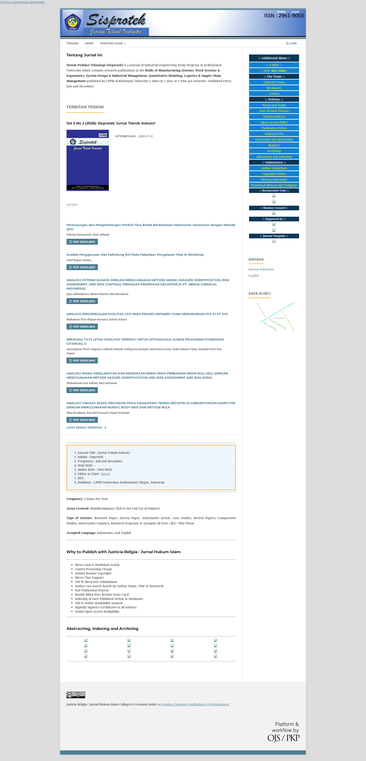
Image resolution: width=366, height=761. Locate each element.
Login (295, 11)
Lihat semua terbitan (84, 427)
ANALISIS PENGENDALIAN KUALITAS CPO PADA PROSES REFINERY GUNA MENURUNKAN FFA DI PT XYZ (147, 314)
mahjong (6, 2)
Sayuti (105, 474)
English (254, 276)
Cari (293, 43)
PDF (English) (83, 241)
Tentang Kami (111, 43)
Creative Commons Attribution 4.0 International (195, 704)
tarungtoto (21, 2)
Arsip (89, 43)
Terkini (72, 43)
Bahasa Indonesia (261, 269)
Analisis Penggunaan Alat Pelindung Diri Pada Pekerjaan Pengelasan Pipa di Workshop (135, 255)
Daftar (281, 11)
